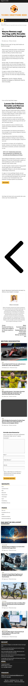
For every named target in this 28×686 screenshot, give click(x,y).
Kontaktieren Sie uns (6, 502)
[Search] (26, 20)
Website (5, 465)
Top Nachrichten (5, 488)
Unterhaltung (4, 500)
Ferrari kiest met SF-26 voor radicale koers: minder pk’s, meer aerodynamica (14, 364)
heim (3, 486)
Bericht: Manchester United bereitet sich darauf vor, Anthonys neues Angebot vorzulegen (13, 291)
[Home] (2, 20)
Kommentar (6, 438)
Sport (3, 362)
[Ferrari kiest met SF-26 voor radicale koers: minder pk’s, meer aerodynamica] (14, 351)
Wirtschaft (4, 492)
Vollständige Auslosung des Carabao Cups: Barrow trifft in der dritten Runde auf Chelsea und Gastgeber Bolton (13, 422)
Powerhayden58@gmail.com (16, 675)
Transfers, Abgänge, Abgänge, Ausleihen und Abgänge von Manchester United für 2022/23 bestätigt (13, 80)
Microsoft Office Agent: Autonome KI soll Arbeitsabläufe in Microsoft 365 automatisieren (13, 633)
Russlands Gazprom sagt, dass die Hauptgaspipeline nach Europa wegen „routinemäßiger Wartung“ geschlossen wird (20, 331)
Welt (2, 490)
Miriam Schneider (13, 396)
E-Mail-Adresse (7, 460)
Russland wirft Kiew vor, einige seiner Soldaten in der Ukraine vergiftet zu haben (8, 328)
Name (5, 454)
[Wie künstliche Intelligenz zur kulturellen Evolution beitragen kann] (14, 534)
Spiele (3, 572)
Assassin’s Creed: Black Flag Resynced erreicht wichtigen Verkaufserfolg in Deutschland (12, 576)
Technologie (4, 496)
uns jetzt (9, 677)
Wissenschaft (4, 494)
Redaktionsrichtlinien (6, 516)
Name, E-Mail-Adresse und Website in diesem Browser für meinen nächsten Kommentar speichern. (12, 473)
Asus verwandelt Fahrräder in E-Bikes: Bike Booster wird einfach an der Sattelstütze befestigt (13, 604)
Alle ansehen (5, 182)
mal (10, 55)
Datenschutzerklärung (6, 518)
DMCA (3, 514)
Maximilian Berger (14, 367)
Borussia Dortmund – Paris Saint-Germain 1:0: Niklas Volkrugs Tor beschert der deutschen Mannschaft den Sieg (13, 393)
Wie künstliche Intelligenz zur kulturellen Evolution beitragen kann (13, 547)
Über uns (3, 510)
